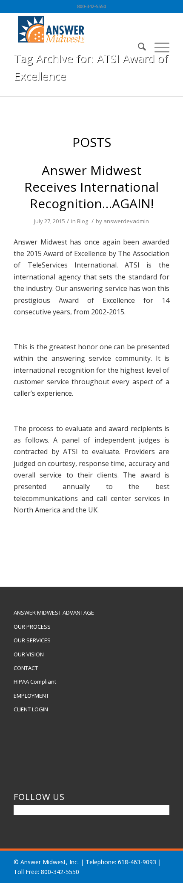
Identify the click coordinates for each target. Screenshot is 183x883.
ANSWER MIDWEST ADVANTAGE (54, 612)
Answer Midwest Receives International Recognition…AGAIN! (91, 186)
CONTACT (26, 668)
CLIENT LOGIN (31, 709)
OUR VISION (29, 654)
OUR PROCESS (32, 626)
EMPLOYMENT (31, 695)
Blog (82, 221)
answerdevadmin (126, 221)
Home (55, 86)
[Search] (137, 46)
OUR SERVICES (32, 640)
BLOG (74, 86)
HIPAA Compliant (35, 681)
